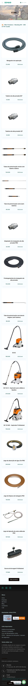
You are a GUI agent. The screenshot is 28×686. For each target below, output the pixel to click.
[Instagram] (6, 588)
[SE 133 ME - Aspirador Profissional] (14, 410)
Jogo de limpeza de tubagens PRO (14, 496)
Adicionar (20, 64)
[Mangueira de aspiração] (14, 45)
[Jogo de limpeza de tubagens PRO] (14, 481)
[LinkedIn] (10, 588)
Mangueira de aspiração (14, 60)
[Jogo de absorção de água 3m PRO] (14, 445)
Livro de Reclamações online (10, 633)
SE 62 (14, 352)
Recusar (17, 683)
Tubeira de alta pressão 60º (14, 96)
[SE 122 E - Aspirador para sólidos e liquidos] (14, 373)
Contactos (5, 605)
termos (24, 679)
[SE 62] (14, 338)
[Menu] (2, 2)
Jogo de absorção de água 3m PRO (14, 460)
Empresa (4, 600)
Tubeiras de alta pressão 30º (14, 131)
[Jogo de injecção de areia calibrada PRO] (14, 516)
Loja (3, 607)
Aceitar (10, 683)
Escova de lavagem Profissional (14, 568)
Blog (3, 603)
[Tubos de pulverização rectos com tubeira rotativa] (14, 151)
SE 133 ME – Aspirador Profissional (14, 425)
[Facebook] (3, 588)
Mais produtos (14, 579)
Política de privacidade (8, 629)
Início (3, 598)
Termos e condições (7, 631)
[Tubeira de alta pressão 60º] (14, 81)
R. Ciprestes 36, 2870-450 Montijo (16, 667)
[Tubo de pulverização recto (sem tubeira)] (14, 189)
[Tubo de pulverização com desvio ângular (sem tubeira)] (14, 300)
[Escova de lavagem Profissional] (14, 553)
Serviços (4, 602)
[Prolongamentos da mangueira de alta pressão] (14, 263)
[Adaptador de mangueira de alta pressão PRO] (14, 226)
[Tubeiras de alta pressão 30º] (14, 116)
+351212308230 (11, 672)
